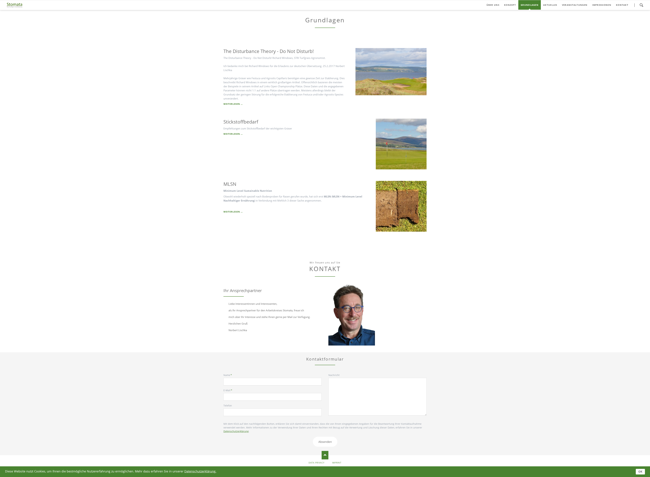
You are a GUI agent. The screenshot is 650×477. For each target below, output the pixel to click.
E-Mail (229, 390)
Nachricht (334, 375)
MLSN (229, 184)
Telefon (227, 405)
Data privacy (316, 462)
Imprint (336, 462)
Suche (641, 5)
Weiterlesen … (233, 103)
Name (229, 375)
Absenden (325, 442)
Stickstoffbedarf (240, 121)
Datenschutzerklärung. (200, 471)
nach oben (325, 455)
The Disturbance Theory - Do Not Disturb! (268, 51)
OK (640, 471)
